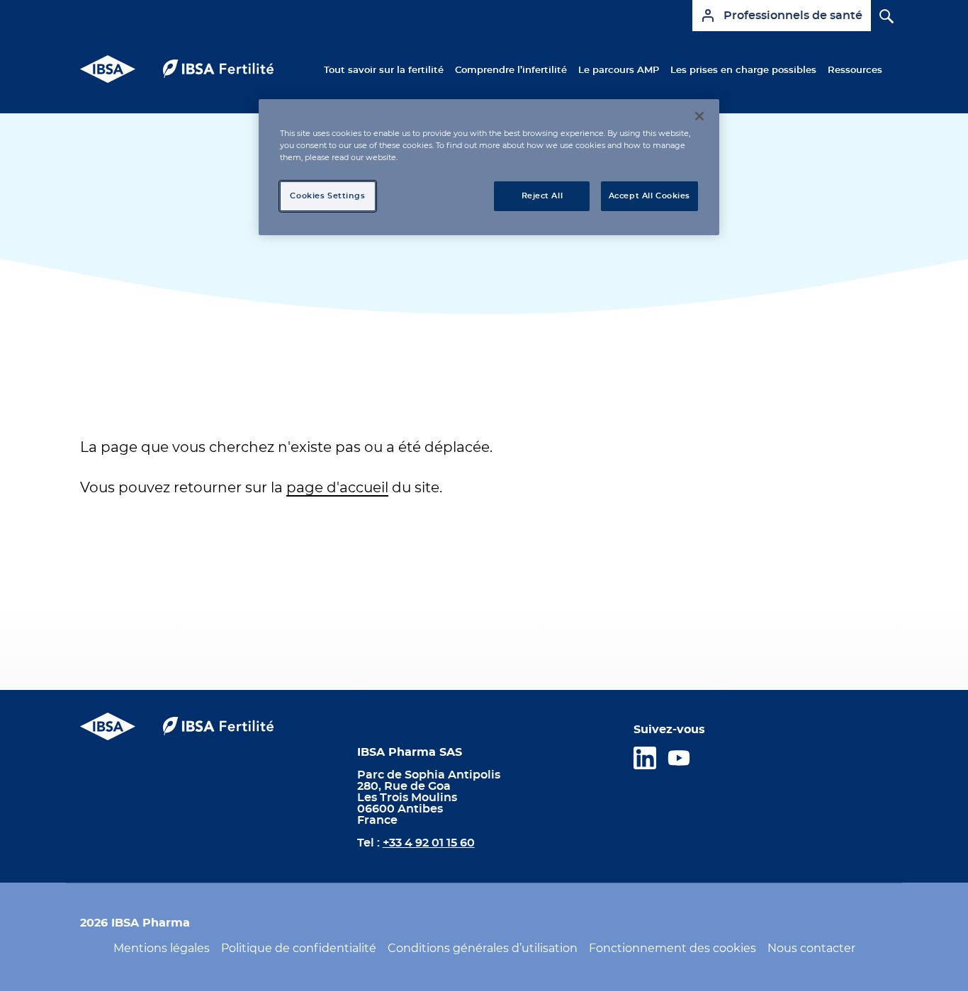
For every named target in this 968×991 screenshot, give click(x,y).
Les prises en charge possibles (743, 70)
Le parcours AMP (618, 70)
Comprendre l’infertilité (511, 70)
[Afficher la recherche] (879, 9)
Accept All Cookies (649, 196)
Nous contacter (811, 948)
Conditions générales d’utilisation (483, 948)
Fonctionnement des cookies (672, 948)
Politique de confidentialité (298, 948)
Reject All (542, 196)
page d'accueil (337, 488)
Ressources (855, 70)
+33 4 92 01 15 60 (429, 843)
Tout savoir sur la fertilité (384, 70)
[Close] (699, 116)
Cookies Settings (327, 196)
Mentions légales (161, 948)
